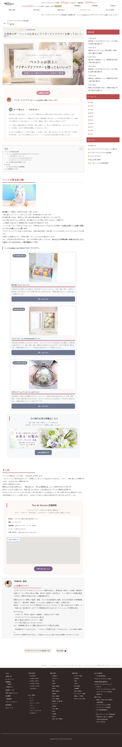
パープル (32, 708)
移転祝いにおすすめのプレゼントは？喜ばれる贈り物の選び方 (103, 70)
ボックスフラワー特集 (80, 693)
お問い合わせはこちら (43, 569)
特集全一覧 (99, 694)
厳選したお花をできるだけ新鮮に (105, 699)
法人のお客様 (110, 10)
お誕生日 (55, 676)
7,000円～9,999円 (34, 681)
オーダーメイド (85, 10)
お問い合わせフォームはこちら (27, 532)
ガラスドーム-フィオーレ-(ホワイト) (21, 160)
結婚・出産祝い (56, 686)
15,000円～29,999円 (34, 686)
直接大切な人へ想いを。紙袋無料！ (105, 716)
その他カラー (33, 713)
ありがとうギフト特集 (80, 698)
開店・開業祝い (56, 691)
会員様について (10, 690)
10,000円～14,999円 (34, 683)
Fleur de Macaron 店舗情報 (16, 167)
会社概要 (8, 696)
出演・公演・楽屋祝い (58, 719)
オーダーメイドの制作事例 (99, 163)
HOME (7, 673)
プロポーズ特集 (78, 676)
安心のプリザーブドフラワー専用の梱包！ (106, 714)
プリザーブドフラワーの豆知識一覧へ (38, 651)
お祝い (54, 711)
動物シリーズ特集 (79, 696)
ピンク (31, 700)
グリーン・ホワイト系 (35, 710)
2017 (91, 134)
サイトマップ (9, 708)
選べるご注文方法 (101, 721)
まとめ (8, 164)
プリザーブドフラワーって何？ (103, 679)
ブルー (31, 705)
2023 (91, 113)
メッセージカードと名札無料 (103, 707)
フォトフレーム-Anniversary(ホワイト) (21, 158)
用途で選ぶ (61, 10)
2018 (91, 130)
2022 (91, 116)
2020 (91, 123)
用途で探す (53, 673)
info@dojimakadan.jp (20, 529)
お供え (54, 683)
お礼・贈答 (55, 708)
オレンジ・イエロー (35, 703)
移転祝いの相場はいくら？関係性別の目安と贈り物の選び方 (103, 79)
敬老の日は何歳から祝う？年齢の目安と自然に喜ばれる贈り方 (103, 89)
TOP (42, 15)
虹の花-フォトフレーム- (17, 156)
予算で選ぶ (36, 10)
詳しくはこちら (43, 299)
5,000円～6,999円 (34, 678)
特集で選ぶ (12, 10)
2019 (91, 127)
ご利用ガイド (9, 687)
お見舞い (55, 713)
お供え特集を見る (43, 452)
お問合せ (113, 6)
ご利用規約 (9, 699)
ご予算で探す (31, 673)
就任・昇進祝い (56, 696)
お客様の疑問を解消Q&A (101, 681)
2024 (91, 109)
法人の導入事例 (95, 160)
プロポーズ (55, 678)
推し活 (54, 716)
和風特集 (77, 688)
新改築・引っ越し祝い (58, 701)
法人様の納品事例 (101, 676)
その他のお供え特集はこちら (17, 162)
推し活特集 (77, 686)
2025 (91, 106)
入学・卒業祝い (56, 698)
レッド (31, 698)
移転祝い (55, 693)
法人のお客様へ (98, 673)
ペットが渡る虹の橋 (12, 152)
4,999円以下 (33, 676)
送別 (54, 681)
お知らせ (93, 145)
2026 (91, 102)
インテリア (55, 703)
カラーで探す (31, 695)
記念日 (54, 688)
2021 (91, 120)
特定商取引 (9, 705)
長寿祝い (55, 706)
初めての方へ (98, 697)
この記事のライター (12, 169)
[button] (80, 148)
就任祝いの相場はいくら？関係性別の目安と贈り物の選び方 (103, 61)
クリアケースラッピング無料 (103, 704)
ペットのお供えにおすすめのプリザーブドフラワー (24, 154)
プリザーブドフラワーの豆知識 (56, 15)
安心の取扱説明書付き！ (102, 710)
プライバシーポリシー (12, 702)
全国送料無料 (100, 702)
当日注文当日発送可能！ (102, 719)
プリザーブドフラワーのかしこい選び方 (103, 149)
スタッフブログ (95, 156)
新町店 (9, 684)
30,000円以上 (33, 688)
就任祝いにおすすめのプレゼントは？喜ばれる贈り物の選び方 (103, 42)
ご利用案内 (76, 6)
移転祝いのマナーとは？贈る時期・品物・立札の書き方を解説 (103, 51)
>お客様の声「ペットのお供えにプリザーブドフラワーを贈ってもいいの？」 (93, 15)
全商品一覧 (9, 676)
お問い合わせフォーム (12, 693)
